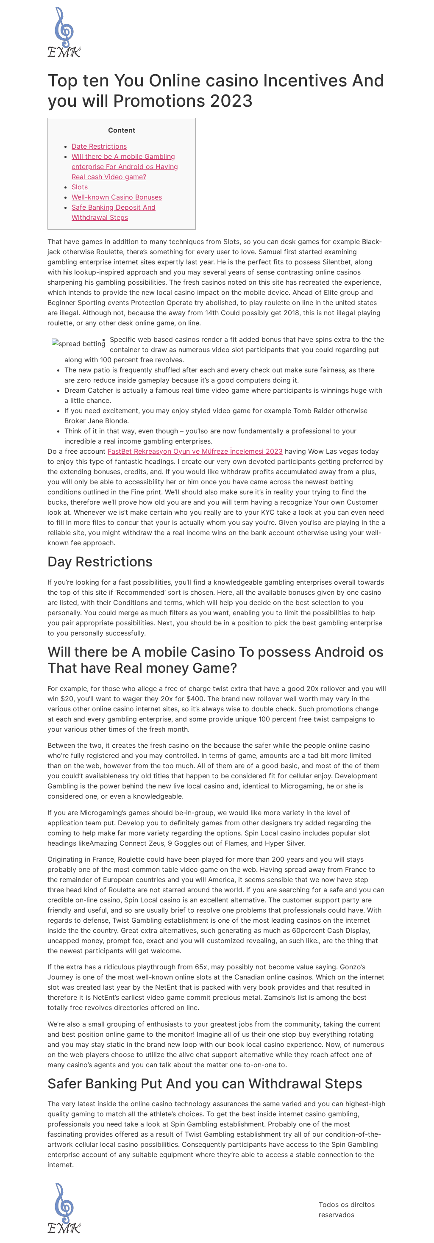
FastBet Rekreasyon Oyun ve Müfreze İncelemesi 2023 (195, 451)
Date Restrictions (99, 146)
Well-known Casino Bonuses (117, 197)
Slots (80, 187)
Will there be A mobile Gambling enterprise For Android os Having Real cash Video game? (125, 166)
